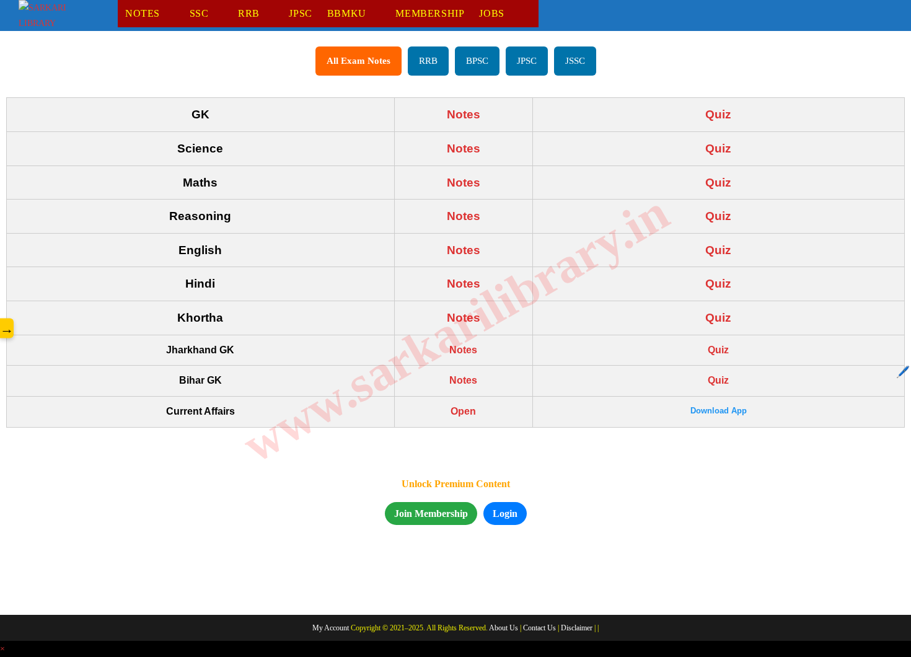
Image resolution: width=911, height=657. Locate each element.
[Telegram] (122, 588)
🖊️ (903, 372)
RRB (428, 61)
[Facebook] (21, 588)
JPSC (527, 61)
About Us (503, 628)
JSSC (575, 61)
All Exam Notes (358, 61)
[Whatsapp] (55, 588)
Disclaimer (576, 628)
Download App (718, 410)
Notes (463, 114)
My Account (330, 628)
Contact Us (539, 628)
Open (463, 411)
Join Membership (431, 513)
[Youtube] (88, 588)
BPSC (477, 61)
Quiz (718, 114)
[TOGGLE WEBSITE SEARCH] (532, 13)
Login (505, 513)
